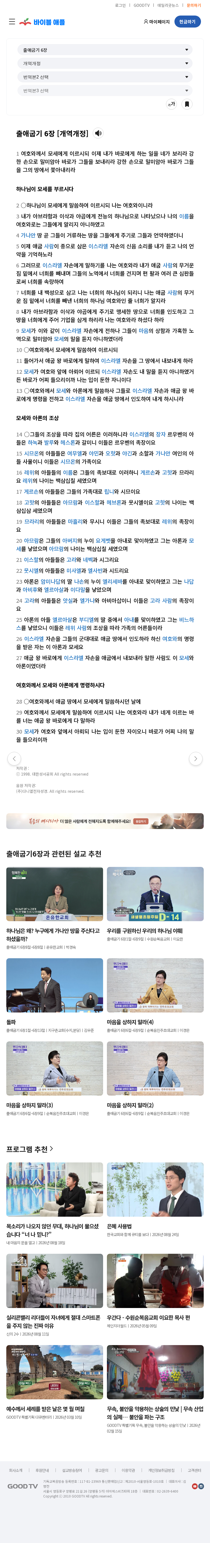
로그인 (120, 5)
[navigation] (12, 21)
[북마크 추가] (187, 104)
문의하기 (194, 5)
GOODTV (142, 5)
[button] (105, 49)
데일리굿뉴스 (168, 5)
